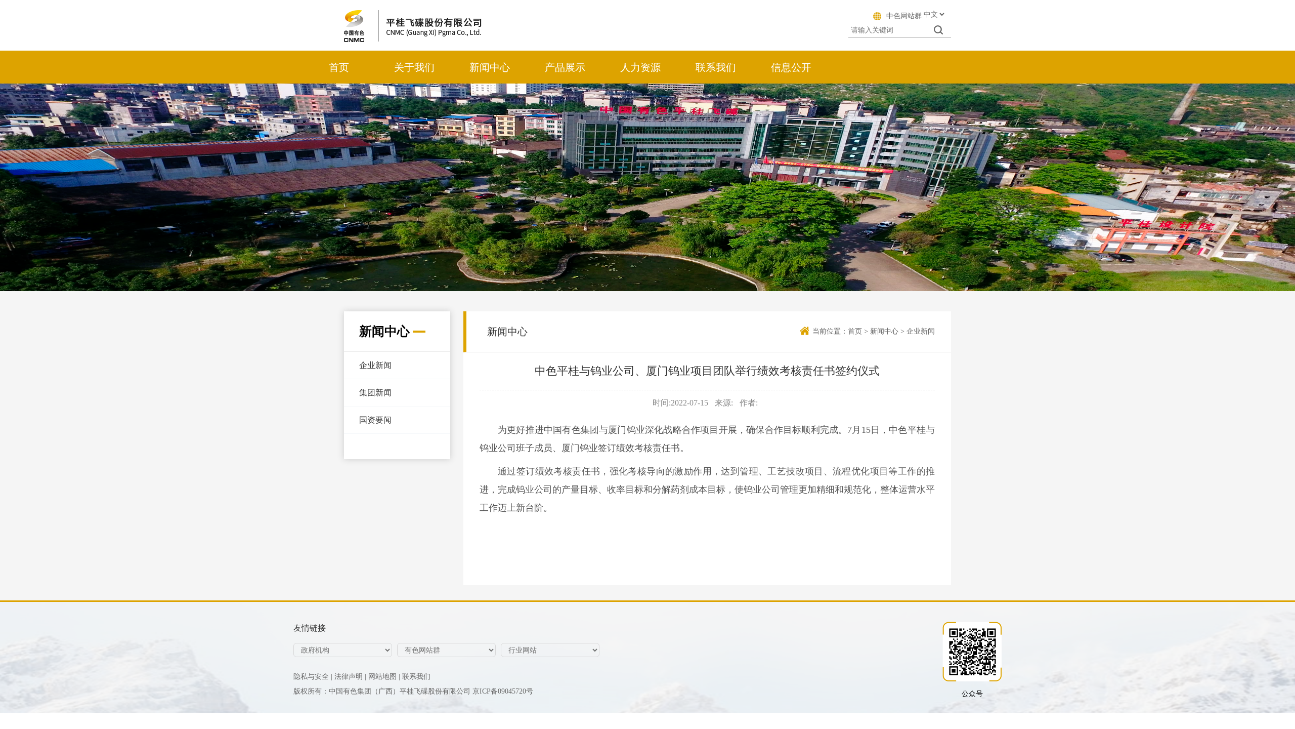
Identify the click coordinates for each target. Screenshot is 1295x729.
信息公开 (791, 67)
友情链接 (309, 628)
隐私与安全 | (312, 676)
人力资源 (640, 67)
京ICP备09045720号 (502, 691)
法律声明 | (350, 676)
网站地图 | (384, 676)
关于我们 (414, 67)
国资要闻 (375, 420)
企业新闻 (375, 365)
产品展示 (565, 67)
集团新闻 (375, 392)
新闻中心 (489, 67)
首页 (339, 67)
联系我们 (716, 67)
